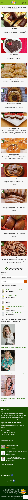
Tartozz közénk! (19, 489)
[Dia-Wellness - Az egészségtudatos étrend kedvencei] (13, 2)
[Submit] (25, 281)
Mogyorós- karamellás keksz (14, 178)
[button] (2, 2)
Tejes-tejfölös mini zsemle (14, 231)
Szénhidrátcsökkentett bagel (14, 103)
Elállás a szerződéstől (14, 494)
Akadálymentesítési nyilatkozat (14, 492)
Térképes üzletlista (14, 491)
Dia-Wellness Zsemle (14, 154)
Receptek (7, 489)
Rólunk (12, 490)
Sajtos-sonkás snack (14, 79)
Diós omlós (14, 204)
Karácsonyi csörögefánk (14, 257)
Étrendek (23, 488)
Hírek (12, 489)
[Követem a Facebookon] (12, 475)
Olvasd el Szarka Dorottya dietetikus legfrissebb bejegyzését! (13, 347)
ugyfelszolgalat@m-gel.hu (10, 434)
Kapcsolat (5, 491)
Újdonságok (17, 488)
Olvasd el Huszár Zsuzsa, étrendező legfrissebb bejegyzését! (13, 373)
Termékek (10, 488)
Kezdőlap (3, 488)
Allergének (6, 490)
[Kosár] (26, 2)
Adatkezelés (18, 490)
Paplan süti (14, 28)
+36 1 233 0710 (7, 436)
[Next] (21, 268)
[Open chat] (23, 491)
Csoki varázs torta (14, 54)
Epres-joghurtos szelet (14, 128)
